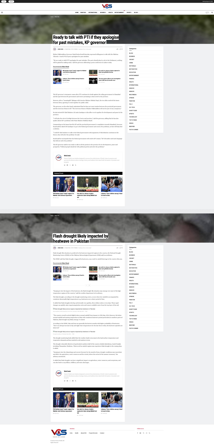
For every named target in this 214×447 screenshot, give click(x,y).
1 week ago (102, 74)
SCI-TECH (132, 107)
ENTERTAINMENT (119, 12)
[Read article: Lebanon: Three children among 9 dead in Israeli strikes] (57, 81)
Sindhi (11, 1)
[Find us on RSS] (149, 433)
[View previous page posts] (86, 89)
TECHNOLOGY (133, 117)
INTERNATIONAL (93, 12)
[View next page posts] (89, 89)
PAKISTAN (83, 12)
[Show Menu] (2, 12)
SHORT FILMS (133, 110)
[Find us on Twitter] (143, 433)
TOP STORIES (74, 49)
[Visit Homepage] (107, 6)
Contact (102, 433)
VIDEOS (131, 123)
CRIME (131, 62)
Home (52, 16)
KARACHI (131, 88)
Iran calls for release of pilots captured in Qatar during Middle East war (87, 195)
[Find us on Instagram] (146, 433)
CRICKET (131, 59)
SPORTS (129, 12)
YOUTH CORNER (133, 129)
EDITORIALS (132, 66)
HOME (76, 12)
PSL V (130, 104)
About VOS (83, 433)
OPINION (131, 97)
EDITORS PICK (133, 69)
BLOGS (136, 12)
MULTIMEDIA (132, 94)
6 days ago (65, 74)
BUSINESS (103, 12)
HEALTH (111, 12)
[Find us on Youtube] (140, 433)
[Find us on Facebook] (137, 433)
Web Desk (60, 49)
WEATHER (132, 126)
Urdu (3, 1)
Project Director (93, 433)
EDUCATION (132, 72)
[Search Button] (212, 12)
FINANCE (131, 78)
